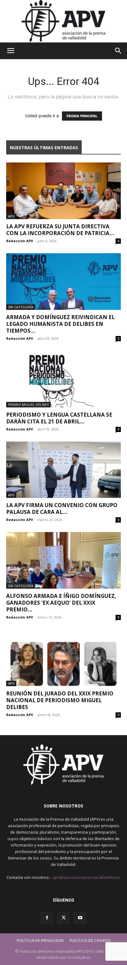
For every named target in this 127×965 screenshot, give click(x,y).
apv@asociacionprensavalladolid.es (86, 877)
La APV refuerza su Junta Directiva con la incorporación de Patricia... (60, 230)
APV (11, 216)
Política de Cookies (90, 940)
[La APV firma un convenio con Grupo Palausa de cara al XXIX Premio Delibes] (63, 470)
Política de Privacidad (40, 940)
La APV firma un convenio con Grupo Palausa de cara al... (61, 508)
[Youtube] (80, 918)
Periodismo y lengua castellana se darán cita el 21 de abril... (59, 418)
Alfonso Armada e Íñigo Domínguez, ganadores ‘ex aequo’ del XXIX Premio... (61, 602)
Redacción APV (19, 240)
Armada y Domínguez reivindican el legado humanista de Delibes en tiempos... (60, 324)
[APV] (63, 21)
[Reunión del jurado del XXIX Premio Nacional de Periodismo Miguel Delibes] (63, 658)
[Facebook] (47, 918)
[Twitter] (63, 918)
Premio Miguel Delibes (28, 404)
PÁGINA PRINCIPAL (82, 116)
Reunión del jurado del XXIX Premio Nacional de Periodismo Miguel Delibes (59, 700)
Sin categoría (20, 307)
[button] (10, 50)
